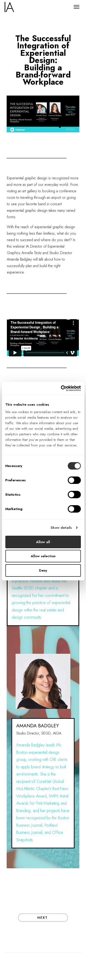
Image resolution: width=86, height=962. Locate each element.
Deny (43, 570)
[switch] (74, 480)
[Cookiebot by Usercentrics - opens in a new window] (61, 388)
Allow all (43, 542)
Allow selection (43, 556)
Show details (61, 527)
